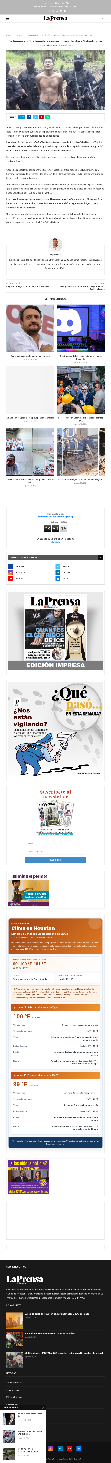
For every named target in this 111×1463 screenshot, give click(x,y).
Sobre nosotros (14, 1382)
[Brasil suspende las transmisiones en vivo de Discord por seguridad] (81, 328)
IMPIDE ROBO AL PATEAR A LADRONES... (30, 1432)
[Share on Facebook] (29, 117)
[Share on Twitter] (35, 117)
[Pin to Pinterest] (41, 117)
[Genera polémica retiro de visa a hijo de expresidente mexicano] (30, 328)
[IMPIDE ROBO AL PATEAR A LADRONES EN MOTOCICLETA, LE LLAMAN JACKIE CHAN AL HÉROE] (9, 1436)
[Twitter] (49, 11)
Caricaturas (12, 1404)
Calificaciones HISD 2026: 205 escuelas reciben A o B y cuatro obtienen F (64, 1353)
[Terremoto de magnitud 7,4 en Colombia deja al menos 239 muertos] (81, 452)
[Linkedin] (57, 11)
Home (8, 35)
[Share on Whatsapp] (47, 117)
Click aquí (55, 541)
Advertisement (56, 7)
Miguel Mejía (52, 45)
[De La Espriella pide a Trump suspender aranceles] (30, 390)
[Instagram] (53, 11)
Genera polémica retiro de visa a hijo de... (30, 356)
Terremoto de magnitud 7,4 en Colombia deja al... (81, 479)
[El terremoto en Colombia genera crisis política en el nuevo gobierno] (81, 390)
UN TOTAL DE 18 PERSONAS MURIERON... (29, 1450)
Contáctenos (71, 7)
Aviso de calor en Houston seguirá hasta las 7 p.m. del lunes (57, 1314)
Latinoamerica (34, 35)
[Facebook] (46, 11)
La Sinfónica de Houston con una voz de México (50, 1333)
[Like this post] (23, 117)
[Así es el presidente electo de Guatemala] (9, 1419)
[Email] (65, 11)
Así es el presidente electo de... (30, 1415)
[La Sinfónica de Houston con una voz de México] (14, 1340)
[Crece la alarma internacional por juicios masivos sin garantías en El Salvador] (30, 452)
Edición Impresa (41, 7)
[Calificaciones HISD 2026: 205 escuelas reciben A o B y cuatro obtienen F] (14, 1360)
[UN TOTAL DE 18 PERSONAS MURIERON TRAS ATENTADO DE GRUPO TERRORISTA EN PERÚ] (9, 1454)
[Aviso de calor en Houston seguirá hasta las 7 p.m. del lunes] (14, 1320)
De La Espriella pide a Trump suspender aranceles (30, 418)
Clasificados (12, 1390)
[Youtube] (61, 11)
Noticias (20, 35)
